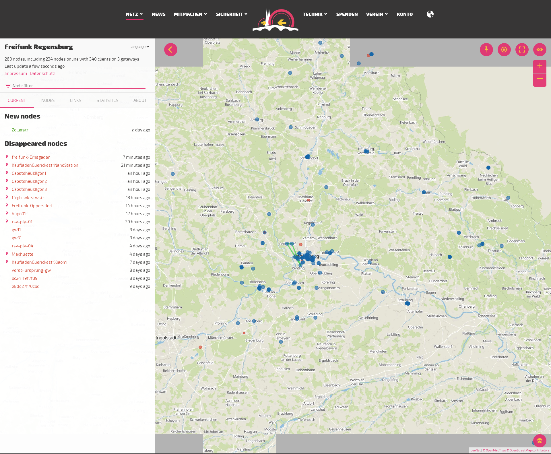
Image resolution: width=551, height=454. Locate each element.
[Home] (275, 19)
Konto (405, 14)
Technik (313, 14)
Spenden (347, 14)
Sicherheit (229, 14)
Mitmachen (188, 14)
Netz (132, 14)
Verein (374, 14)
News (159, 14)
